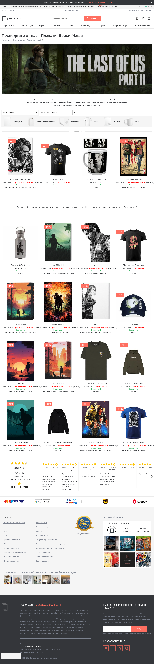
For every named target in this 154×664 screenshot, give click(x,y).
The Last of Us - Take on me (133, 265)
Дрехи (102, 26)
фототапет (74, 122)
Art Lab (98, 6)
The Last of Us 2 (133, 324)
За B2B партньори (43, 552)
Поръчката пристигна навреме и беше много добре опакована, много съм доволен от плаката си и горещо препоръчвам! (69, 478)
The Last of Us (58, 179)
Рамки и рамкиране (31, 6)
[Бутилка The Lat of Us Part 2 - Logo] (20, 242)
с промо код (20, 183)
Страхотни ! (146, 471)
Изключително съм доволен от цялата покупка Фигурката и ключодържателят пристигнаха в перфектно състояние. (50, 478)
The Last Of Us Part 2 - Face (96, 179)
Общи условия (8, 544)
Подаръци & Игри (119, 26)
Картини (43, 26)
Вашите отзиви (41, 522)
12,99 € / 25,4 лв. (96, 183)
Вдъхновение (70, 6)
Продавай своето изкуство (85, 6)
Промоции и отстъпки (109, 6)
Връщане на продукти (11, 548)
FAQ (5, 531)
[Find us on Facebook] (113, 648)
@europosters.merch (118, 523)
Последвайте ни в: (113, 517)
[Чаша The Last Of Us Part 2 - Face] (96, 156)
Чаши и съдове (86, 26)
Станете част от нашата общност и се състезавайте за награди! (39, 572)
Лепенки (39, 531)
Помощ (4, 6)
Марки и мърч (9, 26)
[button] (19, 654)
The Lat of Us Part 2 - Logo (20, 265)
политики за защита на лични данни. (140, 633)
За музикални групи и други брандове (50, 548)
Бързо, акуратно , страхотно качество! (88, 472)
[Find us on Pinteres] (120, 648)
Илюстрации (27, 26)
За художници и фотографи (46, 540)
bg (149, 6)
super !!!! (127, 471)
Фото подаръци (45, 6)
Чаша (137, 122)
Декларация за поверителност (14, 552)
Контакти (6, 527)
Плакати (69, 26)
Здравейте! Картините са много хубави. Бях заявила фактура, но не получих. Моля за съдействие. (107, 476)
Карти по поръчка (58, 6)
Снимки (56, 26)
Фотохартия (17, 122)
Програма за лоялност (11, 561)
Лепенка (117, 122)
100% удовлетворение (84, 534)
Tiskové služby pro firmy (44, 557)
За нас (5, 535)
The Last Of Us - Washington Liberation (58, 442)
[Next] (151, 476)
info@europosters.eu (33, 647)
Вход (139, 6)
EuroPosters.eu (17, 18)
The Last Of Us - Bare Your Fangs (96, 383)
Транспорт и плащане (16, 6)
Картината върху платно (46, 122)
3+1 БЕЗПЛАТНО (11, 10)
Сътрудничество (42, 535)
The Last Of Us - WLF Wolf (133, 383)
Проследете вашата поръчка (14, 522)
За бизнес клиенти (142, 26)
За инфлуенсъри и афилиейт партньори (51, 544)
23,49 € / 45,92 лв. (20, 268)
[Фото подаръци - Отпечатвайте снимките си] (137, 18)
